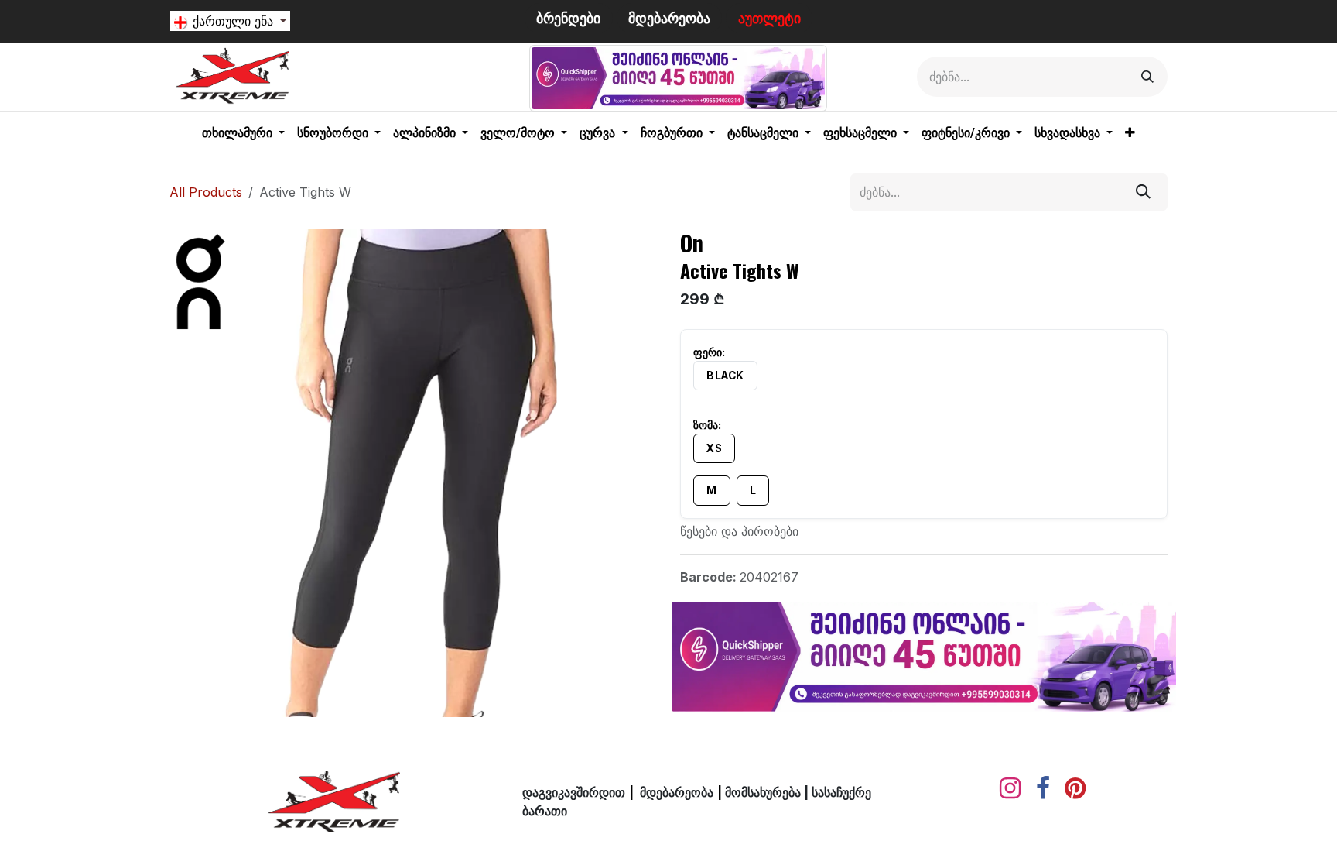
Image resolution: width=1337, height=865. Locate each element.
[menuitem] (243, 133)
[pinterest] (1075, 788)
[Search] (1147, 77)
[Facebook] (1043, 788)
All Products (205, 192)
